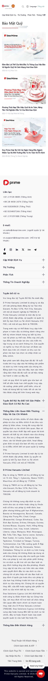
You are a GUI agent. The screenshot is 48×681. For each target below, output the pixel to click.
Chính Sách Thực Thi (12, 650)
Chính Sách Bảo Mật (33, 655)
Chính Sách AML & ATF (24, 645)
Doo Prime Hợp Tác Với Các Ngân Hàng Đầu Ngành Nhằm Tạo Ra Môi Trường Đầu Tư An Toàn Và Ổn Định (23, 151)
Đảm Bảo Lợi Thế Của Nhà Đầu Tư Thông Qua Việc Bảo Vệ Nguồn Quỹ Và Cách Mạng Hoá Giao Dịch (23, 65)
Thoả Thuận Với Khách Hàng (24, 640)
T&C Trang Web (15, 661)
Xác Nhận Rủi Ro (13, 655)
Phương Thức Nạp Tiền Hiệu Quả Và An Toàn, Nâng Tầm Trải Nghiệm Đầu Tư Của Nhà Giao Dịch (22, 108)
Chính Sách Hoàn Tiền (35, 650)
